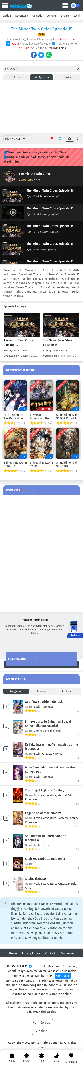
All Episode (41, 77)
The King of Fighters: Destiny (44, 790)
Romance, (48, 706)
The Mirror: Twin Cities (35, 174)
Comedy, (39, 730)
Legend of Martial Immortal (43, 813)
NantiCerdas (41, 1023)
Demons (51, 15)
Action (7, 15)
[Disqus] (41, 553)
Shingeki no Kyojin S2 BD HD (41, 464)
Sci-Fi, (46, 845)
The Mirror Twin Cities (53, 48)
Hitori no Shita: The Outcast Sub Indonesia (14, 416)
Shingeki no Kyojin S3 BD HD (67, 464)
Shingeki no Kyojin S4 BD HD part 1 (67, 416)
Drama (65, 15)
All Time (67, 691)
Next (66, 77)
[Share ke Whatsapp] (49, 55)
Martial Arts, (65, 795)
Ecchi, (38, 706)
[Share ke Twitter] (41, 55)
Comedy (37, 15)
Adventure (21, 15)
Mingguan (16, 691)
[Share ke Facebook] (34, 55)
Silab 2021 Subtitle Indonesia (45, 859)
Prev (16, 77)
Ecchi (76, 15)
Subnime (41, 1031)
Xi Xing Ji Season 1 (37, 879)
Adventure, (50, 795)
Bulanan (41, 691)
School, (57, 730)
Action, (38, 795)
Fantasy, (47, 753)
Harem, (57, 753)
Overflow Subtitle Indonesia (44, 702)
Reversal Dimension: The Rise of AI (39, 416)
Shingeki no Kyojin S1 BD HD (15, 464)
